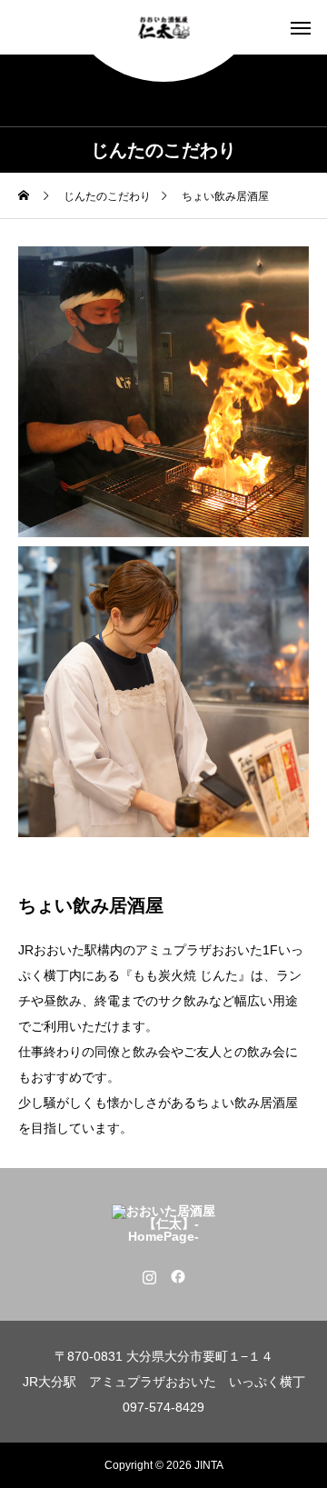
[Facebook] (177, 1276)
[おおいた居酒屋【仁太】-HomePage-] (164, 27)
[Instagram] (149, 1276)
